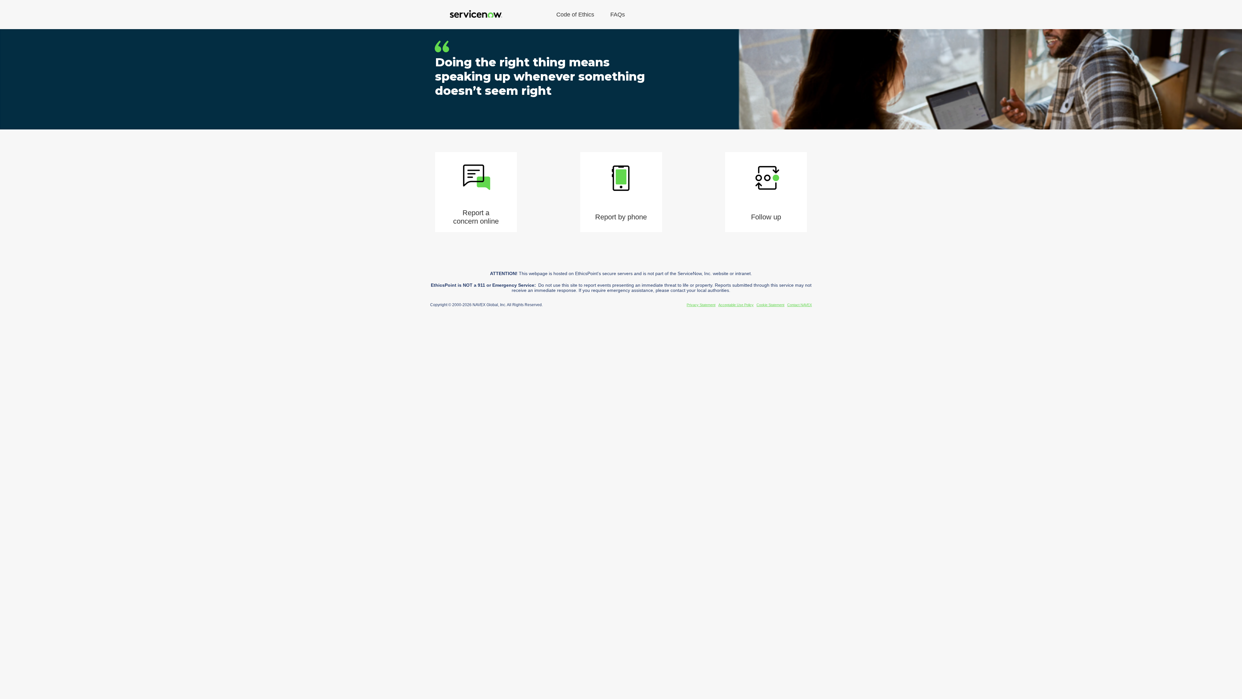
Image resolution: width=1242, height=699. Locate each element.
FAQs (617, 14)
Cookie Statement (770, 305)
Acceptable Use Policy (736, 305)
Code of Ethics (575, 14)
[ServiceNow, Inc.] (475, 14)
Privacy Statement (701, 305)
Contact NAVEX (799, 305)
